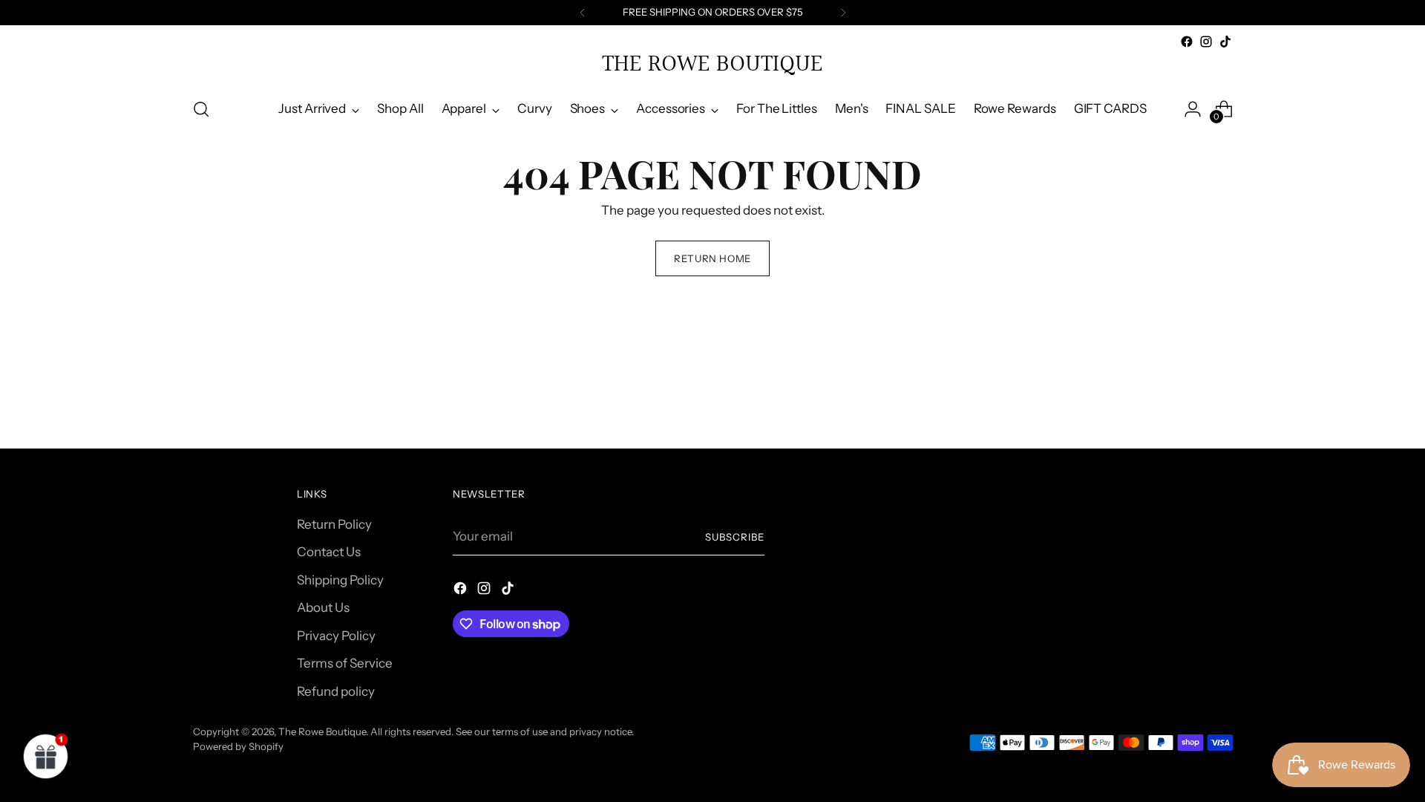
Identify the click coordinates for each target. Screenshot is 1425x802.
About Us (323, 607)
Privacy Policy (336, 635)
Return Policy (334, 524)
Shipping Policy (340, 580)
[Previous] (582, 12)
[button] (46, 756)
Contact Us (329, 551)
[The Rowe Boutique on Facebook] (1186, 41)
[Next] (843, 12)
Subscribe (734, 537)
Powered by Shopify (238, 746)
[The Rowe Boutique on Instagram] (1206, 41)
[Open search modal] (201, 109)
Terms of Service (345, 663)
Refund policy (336, 691)
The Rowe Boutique (322, 731)
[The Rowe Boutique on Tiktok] (1225, 41)
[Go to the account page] (1193, 109)
